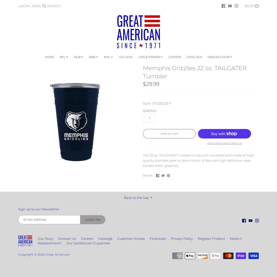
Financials (158, 239)
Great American (57, 254)
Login (23, 6)
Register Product (211, 239)
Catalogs (105, 239)
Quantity (149, 110)
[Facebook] (223, 6)
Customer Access (131, 239)
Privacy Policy (182, 239)
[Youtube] (230, 6)
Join (36, 6)
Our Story (45, 239)
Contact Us (67, 239)
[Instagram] (236, 6)
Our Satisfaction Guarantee (88, 243)
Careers (87, 239)
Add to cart (169, 134)
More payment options (224, 143)
